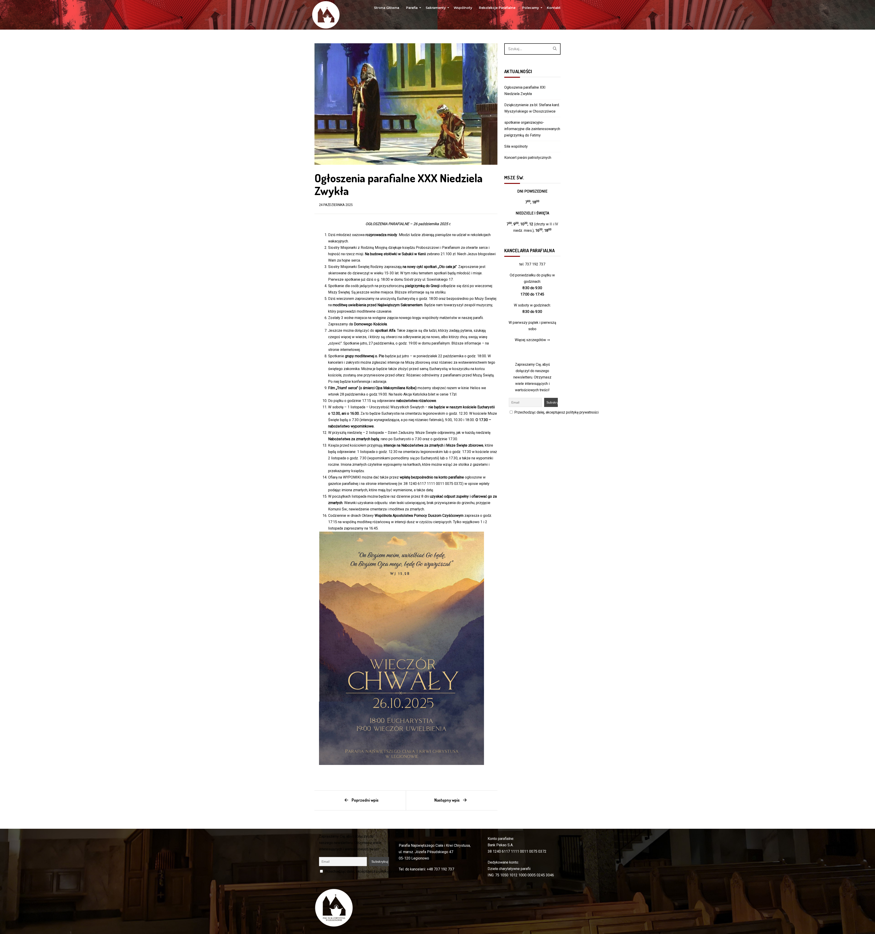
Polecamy (531, 9)
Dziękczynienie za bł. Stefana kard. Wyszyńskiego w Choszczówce (532, 108)
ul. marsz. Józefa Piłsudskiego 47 (426, 852)
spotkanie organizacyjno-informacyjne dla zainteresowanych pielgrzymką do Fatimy (532, 128)
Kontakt (554, 8)
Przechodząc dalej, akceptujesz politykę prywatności (556, 412)
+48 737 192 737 (440, 869)
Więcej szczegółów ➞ (532, 340)
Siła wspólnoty (516, 146)
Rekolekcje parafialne (497, 8)
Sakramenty (436, 9)
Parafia (412, 9)
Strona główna (386, 8)
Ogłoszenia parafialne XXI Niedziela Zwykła (525, 90)
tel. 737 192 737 (532, 264)
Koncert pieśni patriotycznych (527, 157)
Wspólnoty (463, 8)
